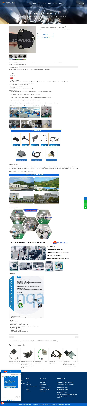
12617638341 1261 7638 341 (38, 340)
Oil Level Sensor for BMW (26, 340)
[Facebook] (9, 392)
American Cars (43, 381)
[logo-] (16, 379)
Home (29, 3)
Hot (38, 3)
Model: (10, 63)
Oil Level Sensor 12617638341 (51, 340)
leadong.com (67, 404)
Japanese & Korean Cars (45, 386)
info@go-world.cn (63, 392)
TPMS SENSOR (43, 391)
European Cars (43, 384)
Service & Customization (32, 386)
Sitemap (55, 404)
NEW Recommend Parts (45, 389)
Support (55, 3)
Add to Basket (45, 37)
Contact (28, 391)
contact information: (13, 64)
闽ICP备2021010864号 (49, 404)
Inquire (44, 34)
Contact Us (61, 3)
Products (44, 3)
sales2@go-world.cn (14, 321)
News (49, 3)
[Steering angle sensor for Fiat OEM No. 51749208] (29, 354)
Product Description (14, 67)
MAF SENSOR (42, 387)
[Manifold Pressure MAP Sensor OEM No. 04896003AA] (71, 354)
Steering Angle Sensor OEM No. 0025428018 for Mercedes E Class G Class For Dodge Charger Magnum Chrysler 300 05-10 (15, 364)
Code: (55, 63)
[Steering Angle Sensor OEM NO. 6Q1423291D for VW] (43, 354)
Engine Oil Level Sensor (14, 340)
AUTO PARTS (42, 382)
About (34, 3)
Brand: (33, 63)
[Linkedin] (12, 392)
